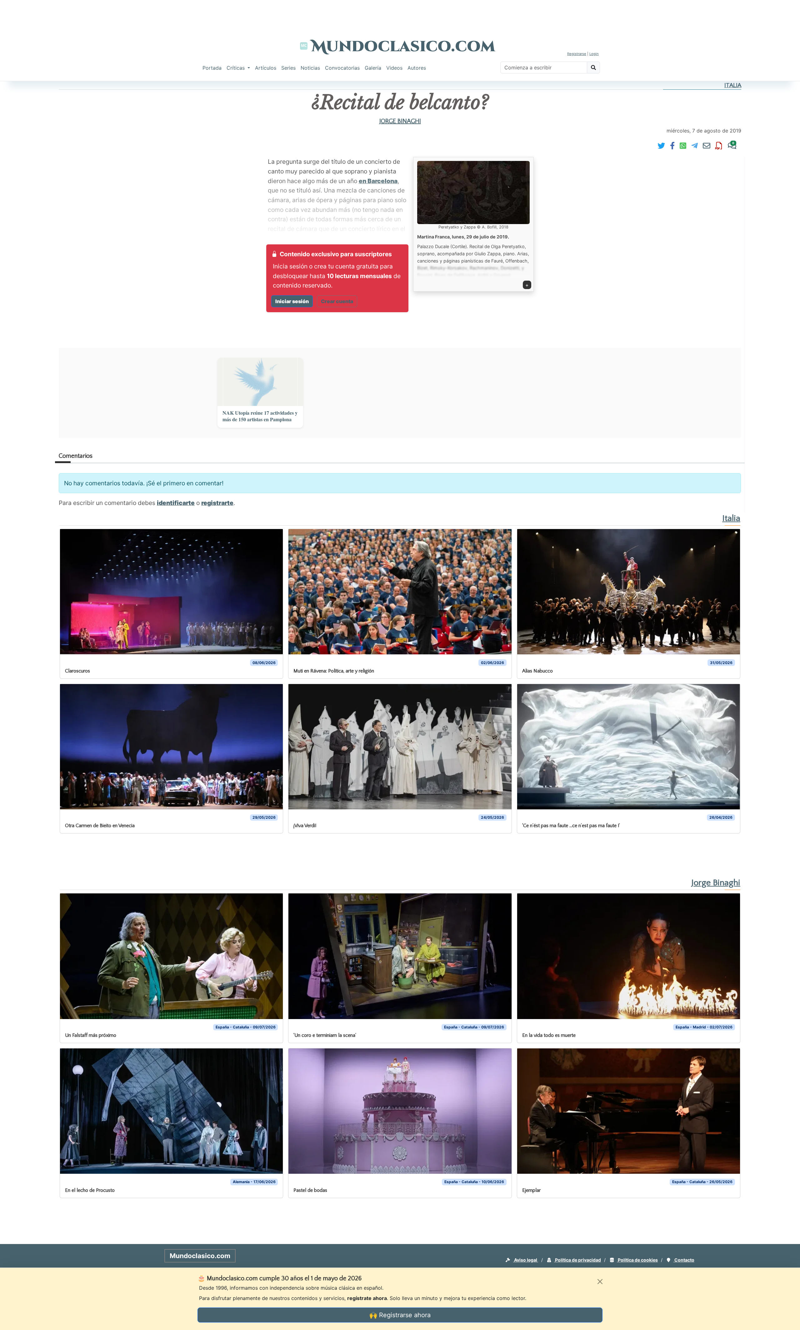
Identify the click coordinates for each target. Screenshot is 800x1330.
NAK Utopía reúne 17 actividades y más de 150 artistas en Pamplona (260, 416)
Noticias (310, 68)
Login (594, 54)
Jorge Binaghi (400, 121)
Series (288, 68)
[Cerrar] (600, 1281)
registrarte (217, 503)
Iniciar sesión (292, 301)
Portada (212, 68)
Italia (732, 85)
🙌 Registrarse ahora (400, 1315)
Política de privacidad (577, 1259)
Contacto (683, 1259)
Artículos (265, 68)
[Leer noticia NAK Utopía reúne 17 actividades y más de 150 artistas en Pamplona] (260, 382)
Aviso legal (525, 1259)
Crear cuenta (337, 301)
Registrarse (576, 54)
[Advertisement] (400, 14)
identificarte (176, 503)
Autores (417, 68)
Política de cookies (637, 1259)
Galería (373, 68)
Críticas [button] (236, 68)
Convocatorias (342, 68)
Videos (394, 68)
